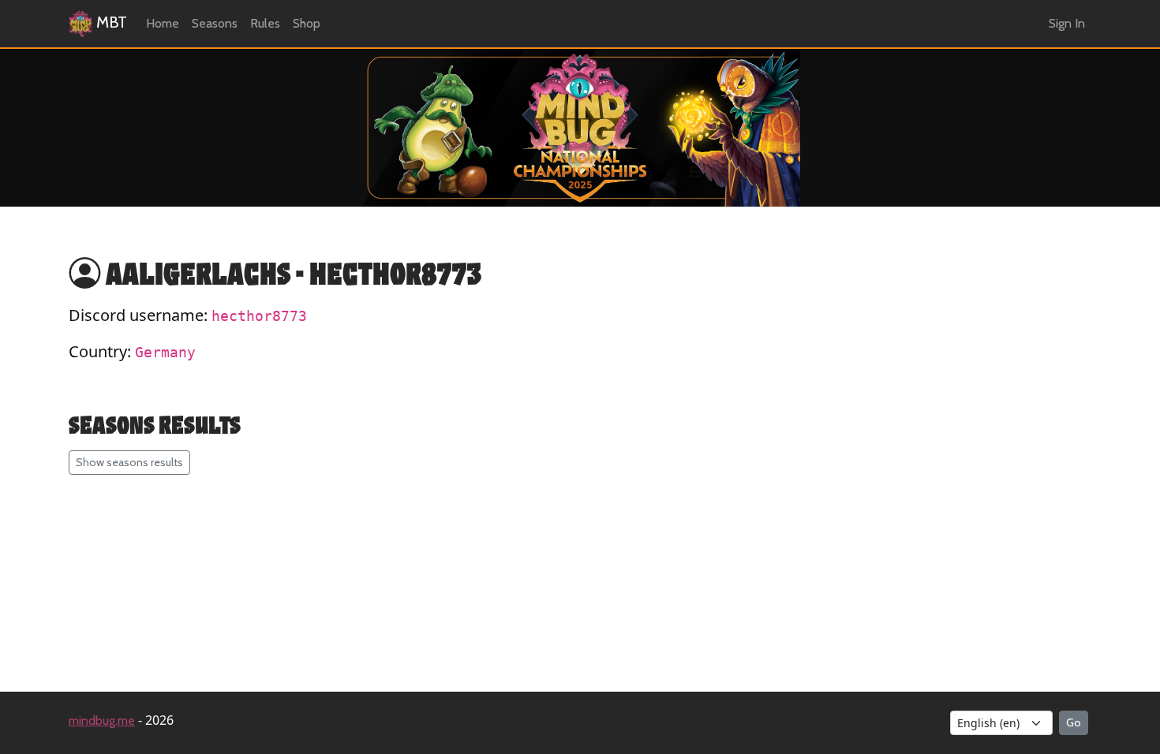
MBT (109, 22)
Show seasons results (129, 462)
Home (162, 23)
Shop (306, 23)
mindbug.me (102, 720)
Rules (265, 23)
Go (1073, 722)
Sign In (1067, 23)
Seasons (215, 23)
